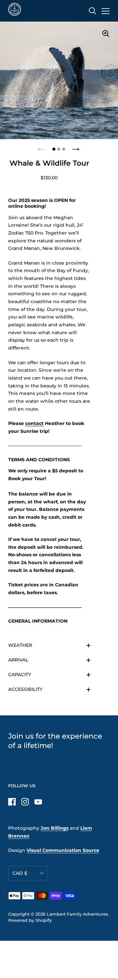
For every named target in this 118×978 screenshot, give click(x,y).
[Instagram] (24, 801)
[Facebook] (11, 801)
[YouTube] (38, 801)
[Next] (76, 147)
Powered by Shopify (30, 920)
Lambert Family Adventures (77, 914)
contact (34, 423)
